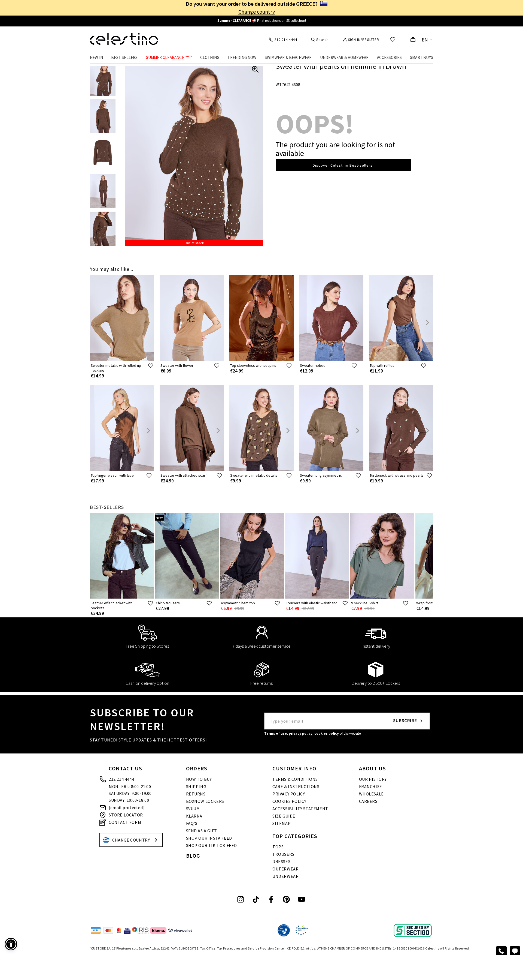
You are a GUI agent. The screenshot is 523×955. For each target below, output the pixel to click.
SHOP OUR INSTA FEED (209, 838)
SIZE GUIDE (283, 816)
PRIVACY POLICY (288, 794)
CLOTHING (210, 57)
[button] (10, 944)
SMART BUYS (421, 57)
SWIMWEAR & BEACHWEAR (288, 57)
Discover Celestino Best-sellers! (343, 165)
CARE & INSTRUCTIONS (295, 786)
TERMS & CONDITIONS (295, 779)
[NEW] (187, 597)
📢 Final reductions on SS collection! (261, 20)
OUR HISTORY (373, 779)
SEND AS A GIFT (201, 830)
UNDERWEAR (285, 876)
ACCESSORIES (389, 57)
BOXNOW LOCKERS (205, 801)
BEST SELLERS (124, 57)
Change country (256, 11)
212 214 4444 (121, 779)
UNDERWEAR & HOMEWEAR (344, 57)
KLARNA (194, 816)
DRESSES (281, 861)
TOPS (278, 846)
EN (425, 40)
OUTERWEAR (285, 869)
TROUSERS (283, 854)
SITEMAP (281, 823)
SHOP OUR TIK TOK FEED (211, 845)
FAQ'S (191, 823)
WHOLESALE (371, 794)
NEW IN (96, 57)
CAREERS (368, 801)
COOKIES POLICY (289, 801)
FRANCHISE (370, 786)
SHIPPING (196, 786)
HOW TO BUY (199, 779)
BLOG (193, 855)
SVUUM (193, 808)
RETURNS (196, 794)
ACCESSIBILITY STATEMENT (300, 808)
